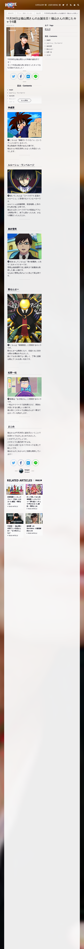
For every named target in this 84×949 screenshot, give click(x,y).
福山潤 (48, 29)
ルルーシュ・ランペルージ (17, 93)
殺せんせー (12, 99)
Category (39, 5)
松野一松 (11, 102)
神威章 (11, 90)
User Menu (53, 5)
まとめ (49, 55)
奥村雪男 (11, 96)
